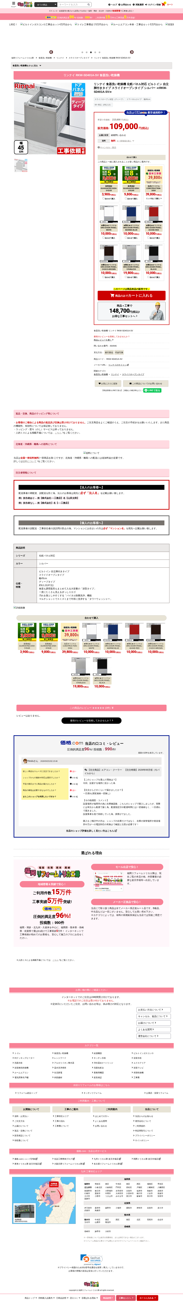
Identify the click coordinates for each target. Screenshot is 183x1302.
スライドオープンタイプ (133, 374)
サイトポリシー (142, 1140)
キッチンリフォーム (93, 1093)
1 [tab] (82, 52)
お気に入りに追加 (109, 383)
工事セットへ (125, 1298)
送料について (29, 461)
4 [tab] (95, 52)
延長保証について (22, 1135)
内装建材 (58, 1077)
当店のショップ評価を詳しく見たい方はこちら (90, 831)
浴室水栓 (138, 1058)
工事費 (137, 1077)
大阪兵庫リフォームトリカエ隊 (68, 1164)
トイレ (17, 1053)
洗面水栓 (18, 1063)
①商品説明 (61, 1298)
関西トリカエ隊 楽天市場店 (146, 1159)
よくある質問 (145, 1029)
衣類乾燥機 (139, 1072)
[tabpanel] (91, 35)
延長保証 (98, 1077)
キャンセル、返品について (152, 1016)
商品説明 (107, 1298)
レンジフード (60, 1058)
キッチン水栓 (100, 1058)
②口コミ (74, 1298)
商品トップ (30, 1298)
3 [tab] (91, 52)
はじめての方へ (102, 1116)
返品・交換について (23, 1131)
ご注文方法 (19, 1121)
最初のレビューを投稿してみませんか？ (90, 720)
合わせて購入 (110, 199)
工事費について (62, 1126)
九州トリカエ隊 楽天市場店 (106, 1159)
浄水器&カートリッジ (103, 1063)
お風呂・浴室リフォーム (157, 1093)
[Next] (131, 52)
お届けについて (146, 1023)
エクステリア (140, 1063)
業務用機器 (99, 1072)
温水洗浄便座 (60, 1068)
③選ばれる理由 (89, 1298)
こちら (58, 433)
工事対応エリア (62, 1116)
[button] (91, 1260)
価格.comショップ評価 (24, 1159)
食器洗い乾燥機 (20, 65)
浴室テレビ (139, 1068)
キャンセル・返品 (108, 147)
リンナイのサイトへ (117, 365)
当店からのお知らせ (144, 1116)
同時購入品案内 (45, 1298)
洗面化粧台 (99, 1068)
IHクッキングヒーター (24, 1058)
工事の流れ (60, 1121)
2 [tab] (87, 52)
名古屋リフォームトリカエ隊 (107, 1164)
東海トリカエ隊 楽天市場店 (27, 1164)
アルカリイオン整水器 (64, 1063)
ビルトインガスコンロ (144, 1053)
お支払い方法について (149, 1010)
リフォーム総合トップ (27, 1093)
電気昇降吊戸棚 (21, 1077)
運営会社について (147, 1036)
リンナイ (115, 374)
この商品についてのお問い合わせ (147, 383)
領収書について (21, 1140)
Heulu (30, 761)
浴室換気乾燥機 (21, 1068)
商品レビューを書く (103, 340)
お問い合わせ (101, 1126)
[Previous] (51, 52)
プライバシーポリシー (145, 1135)
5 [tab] (100, 52)
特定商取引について (144, 1131)
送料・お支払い (21, 1116)
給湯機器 (98, 1053)
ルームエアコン (21, 1072)
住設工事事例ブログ (63, 1159)
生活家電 (58, 1072)
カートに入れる (134, 295)
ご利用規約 (140, 1126)
